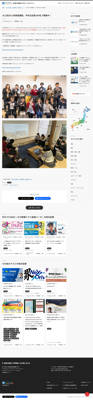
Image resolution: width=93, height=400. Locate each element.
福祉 (72, 192)
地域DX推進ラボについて (53, 385)
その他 (9, 182)
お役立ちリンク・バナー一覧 (69, 388)
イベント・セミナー (14, 185)
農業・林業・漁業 (75, 152)
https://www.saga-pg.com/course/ (11, 67)
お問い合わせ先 (79, 3)
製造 (72, 144)
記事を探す (87, 3)
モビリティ (74, 164)
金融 (72, 184)
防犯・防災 (74, 172)
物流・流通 (74, 160)
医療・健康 (74, 156)
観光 (72, 148)
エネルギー (74, 180)
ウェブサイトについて (68, 3)
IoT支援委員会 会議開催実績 (69, 385)
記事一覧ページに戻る (34, 207)
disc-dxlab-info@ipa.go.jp (61, 368)
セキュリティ (74, 196)
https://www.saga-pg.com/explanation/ (12, 50)
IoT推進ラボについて (86, 382)
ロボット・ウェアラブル (77, 188)
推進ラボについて (78, 94)
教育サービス (74, 168)
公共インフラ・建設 (76, 176)
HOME (59, 3)
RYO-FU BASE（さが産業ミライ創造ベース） (15, 7)
